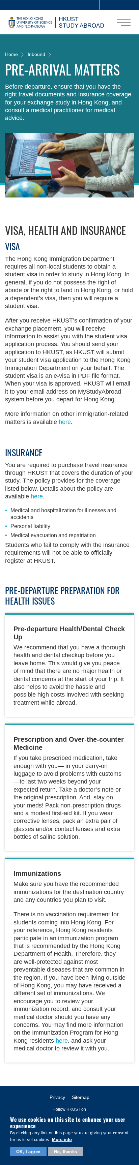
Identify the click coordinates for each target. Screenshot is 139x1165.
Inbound (36, 54)
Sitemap (80, 1097)
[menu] (124, 22)
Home (11, 54)
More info (62, 1139)
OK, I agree (28, 1151)
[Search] (129, 5)
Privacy (57, 1097)
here (65, 422)
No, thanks (65, 1151)
